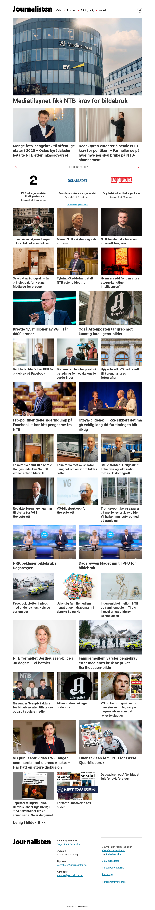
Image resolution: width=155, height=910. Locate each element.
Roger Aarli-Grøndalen (68, 844)
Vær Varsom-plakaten (113, 850)
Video (59, 10)
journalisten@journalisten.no (72, 865)
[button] (16, 167)
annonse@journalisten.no (70, 875)
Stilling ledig (87, 10)
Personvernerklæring (113, 867)
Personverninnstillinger (114, 881)
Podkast (71, 10)
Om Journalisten (110, 860)
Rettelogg (107, 874)
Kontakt (103, 10)
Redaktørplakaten (114, 854)
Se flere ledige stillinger (77, 204)
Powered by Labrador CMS (77, 906)
